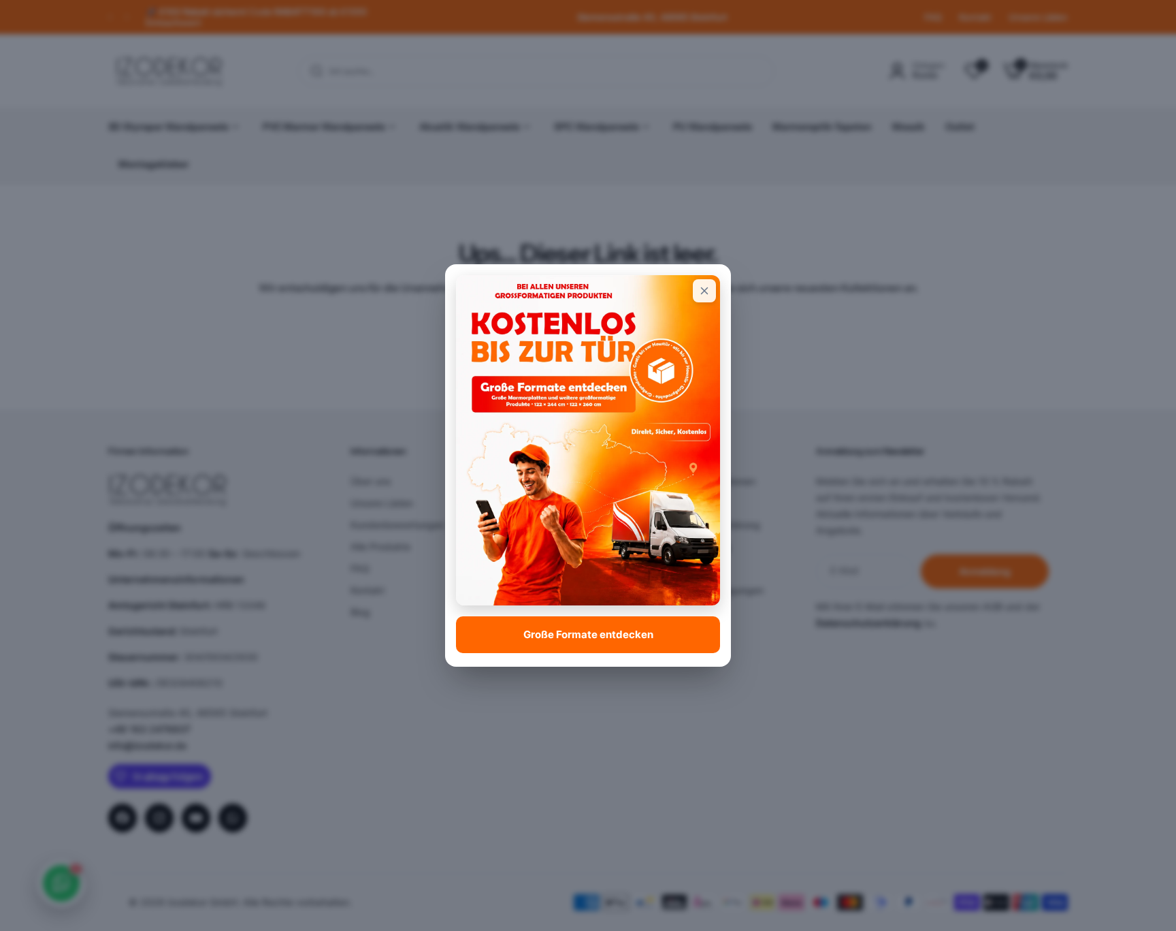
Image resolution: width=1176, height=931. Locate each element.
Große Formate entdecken (588, 634)
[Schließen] (704, 290)
